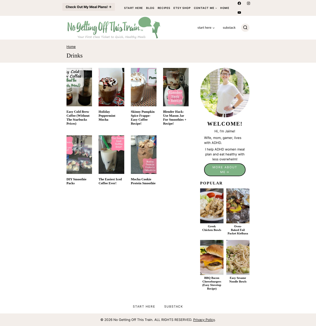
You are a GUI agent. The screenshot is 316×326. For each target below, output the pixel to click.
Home (224, 8)
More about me (224, 169)
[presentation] (79, 87)
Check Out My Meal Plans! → (89, 7)
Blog (150, 8)
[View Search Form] (245, 28)
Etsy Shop (182, 8)
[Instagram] (248, 3)
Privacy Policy (204, 320)
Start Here (133, 8)
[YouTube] (239, 12)
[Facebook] (239, 3)
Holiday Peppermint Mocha (107, 115)
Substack (229, 27)
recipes (164, 8)
